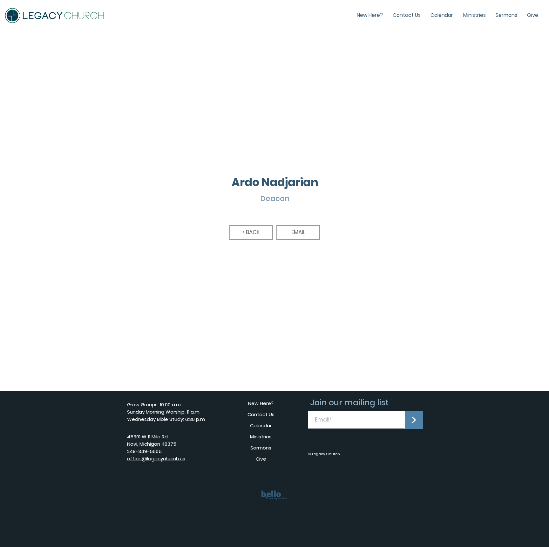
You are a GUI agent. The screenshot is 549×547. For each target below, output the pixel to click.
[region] (274, 499)
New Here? (261, 403)
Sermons (260, 447)
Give (261, 459)
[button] (298, 232)
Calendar (261, 425)
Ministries (261, 436)
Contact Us (260, 414)
